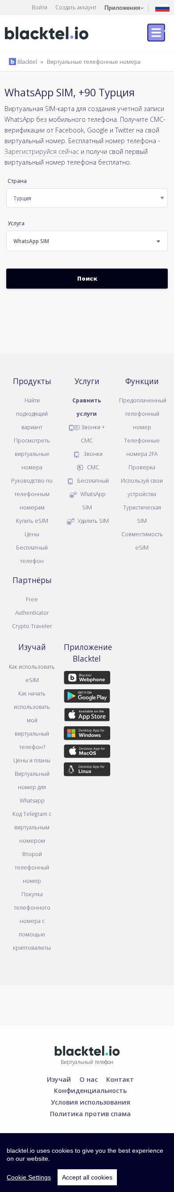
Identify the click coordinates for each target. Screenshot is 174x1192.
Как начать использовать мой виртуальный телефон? (32, 720)
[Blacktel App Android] (87, 698)
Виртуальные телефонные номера (94, 62)
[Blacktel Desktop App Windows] (87, 735)
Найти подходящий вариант (32, 413)
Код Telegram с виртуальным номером (31, 827)
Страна (17, 181)
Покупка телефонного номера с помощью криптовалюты (32, 921)
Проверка (141, 467)
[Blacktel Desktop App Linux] (87, 771)
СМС (92, 467)
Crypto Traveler (32, 626)
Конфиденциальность (90, 1090)
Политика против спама (90, 1113)
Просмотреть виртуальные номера (32, 453)
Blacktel (26, 62)
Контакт (120, 1079)
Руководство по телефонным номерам (32, 493)
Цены (32, 534)
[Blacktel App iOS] (87, 716)
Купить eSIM (32, 521)
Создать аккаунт (75, 7)
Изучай (59, 1079)
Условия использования (90, 1101)
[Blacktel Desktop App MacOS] (87, 753)
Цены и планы (31, 760)
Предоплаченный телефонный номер (142, 413)
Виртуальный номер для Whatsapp (32, 787)
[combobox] (87, 241)
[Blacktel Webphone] (87, 679)
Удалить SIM (92, 521)
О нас (88, 1079)
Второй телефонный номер (32, 867)
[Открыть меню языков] (162, 7)
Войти (39, 7)
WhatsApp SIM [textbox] (31, 241)
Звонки (92, 454)
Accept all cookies (87, 1177)
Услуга (16, 223)
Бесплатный (92, 480)
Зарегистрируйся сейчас (41, 151)
